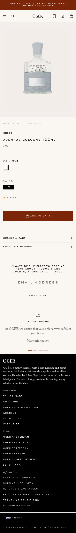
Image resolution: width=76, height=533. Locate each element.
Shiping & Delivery (18, 483)
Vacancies (11, 424)
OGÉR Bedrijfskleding (20, 407)
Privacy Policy (38, 527)
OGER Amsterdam (16, 437)
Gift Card (10, 402)
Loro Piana (12, 465)
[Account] (62, 16)
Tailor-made (13, 396)
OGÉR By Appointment (20, 459)
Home (7, 124)
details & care (14, 238)
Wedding (9, 413)
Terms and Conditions (21, 500)
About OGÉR (12, 419)
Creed (7, 133)
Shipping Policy (16, 527)
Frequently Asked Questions (26, 494)
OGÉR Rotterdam (16, 448)
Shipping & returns (18, 246)
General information (20, 478)
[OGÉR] (37, 16)
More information (38, 340)
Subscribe (38, 296)
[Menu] (4, 16)
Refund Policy (58, 527)
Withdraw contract (18, 506)
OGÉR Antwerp (14, 454)
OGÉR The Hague (15, 442)
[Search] (13, 16)
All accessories (29, 124)
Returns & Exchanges (20, 489)
